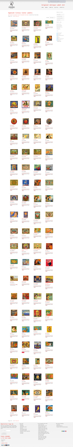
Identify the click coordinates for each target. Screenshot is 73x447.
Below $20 (58, 14)
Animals (58, 34)
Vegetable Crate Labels (41, 438)
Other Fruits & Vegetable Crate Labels (43, 433)
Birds (58, 37)
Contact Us (62, 7)
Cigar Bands (22, 425)
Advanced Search (59, 27)
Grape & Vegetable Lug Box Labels (43, 432)
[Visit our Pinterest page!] (65, 431)
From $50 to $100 (59, 18)
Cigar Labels (21, 423)
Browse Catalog (59, 25)
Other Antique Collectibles (60, 423)
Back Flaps (21, 424)
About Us (51, 7)
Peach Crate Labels (41, 434)
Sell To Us (56, 7)
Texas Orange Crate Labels (42, 437)
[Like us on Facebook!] (63, 431)
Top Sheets (21, 432)
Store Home (59, 24)
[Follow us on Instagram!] (64, 431)
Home (43, 7)
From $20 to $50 (59, 16)
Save (23, 352)
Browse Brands (59, 26)
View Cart (58, 28)
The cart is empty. (54, 1)
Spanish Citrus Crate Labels (42, 436)
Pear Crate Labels (41, 435)
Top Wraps (21, 433)
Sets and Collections (59, 425)
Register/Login (62, 1)
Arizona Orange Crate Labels (42, 425)
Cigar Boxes (58, 424)
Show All (17, 16)
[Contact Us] (62, 431)
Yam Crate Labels (40, 439)
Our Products (10, 14)
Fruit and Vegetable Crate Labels (42, 423)
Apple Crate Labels (41, 424)
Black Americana (60, 38)
